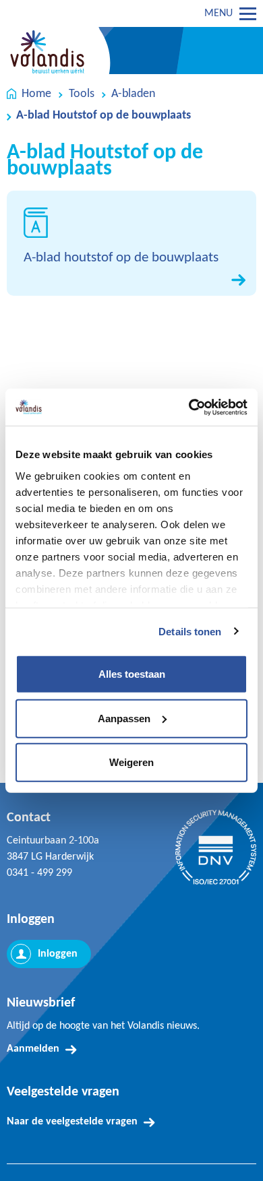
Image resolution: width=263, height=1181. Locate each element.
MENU (218, 13)
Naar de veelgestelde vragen (72, 1121)
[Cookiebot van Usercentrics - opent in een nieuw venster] (189, 407)
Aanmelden (33, 1049)
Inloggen (58, 954)
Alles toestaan (131, 674)
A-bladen (133, 94)
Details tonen (189, 631)
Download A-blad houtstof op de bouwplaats (131, 243)
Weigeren (131, 762)
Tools (81, 94)
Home (36, 94)
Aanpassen (124, 718)
